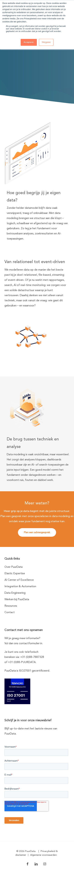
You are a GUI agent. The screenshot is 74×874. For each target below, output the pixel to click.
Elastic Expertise (14, 573)
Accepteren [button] (29, 42)
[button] (37, 532)
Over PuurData (13, 567)
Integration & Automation (20, 586)
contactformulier (29, 643)
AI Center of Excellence (19, 580)
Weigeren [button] (46, 42)
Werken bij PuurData (16, 599)
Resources (10, 606)
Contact (9, 612)
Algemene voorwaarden (43, 855)
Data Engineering (14, 593)
